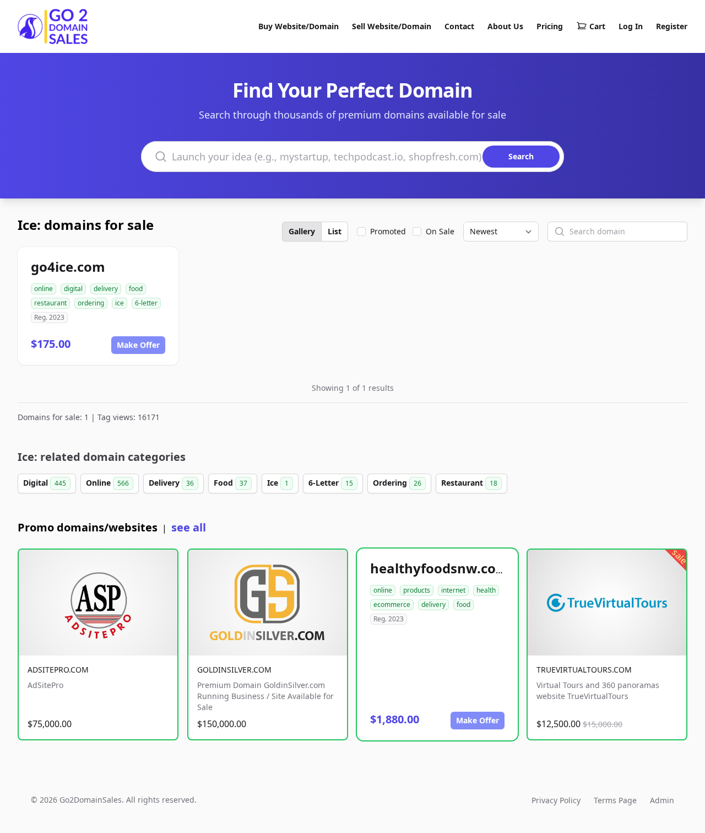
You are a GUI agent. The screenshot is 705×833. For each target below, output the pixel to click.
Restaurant (469, 482)
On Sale (440, 231)
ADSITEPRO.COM (58, 669)
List (334, 231)
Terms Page (615, 800)
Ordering (397, 482)
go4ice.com (68, 266)
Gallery (302, 231)
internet (453, 590)
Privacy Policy (556, 800)
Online (107, 482)
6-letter (146, 303)
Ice (278, 482)
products (416, 590)
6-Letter (330, 482)
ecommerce (391, 604)
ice (119, 303)
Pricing (549, 26)
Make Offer (138, 345)
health (486, 590)
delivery (106, 288)
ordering (91, 303)
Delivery (171, 482)
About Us (505, 26)
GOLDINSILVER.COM (234, 669)
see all (188, 527)
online (43, 288)
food (136, 288)
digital (73, 288)
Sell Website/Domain (391, 26)
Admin (662, 800)
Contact (459, 26)
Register (671, 26)
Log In (631, 26)
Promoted (388, 231)
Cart (597, 26)
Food (230, 482)
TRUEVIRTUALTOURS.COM (584, 669)
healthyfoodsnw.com (439, 568)
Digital (44, 482)
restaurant (50, 303)
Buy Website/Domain (298, 26)
